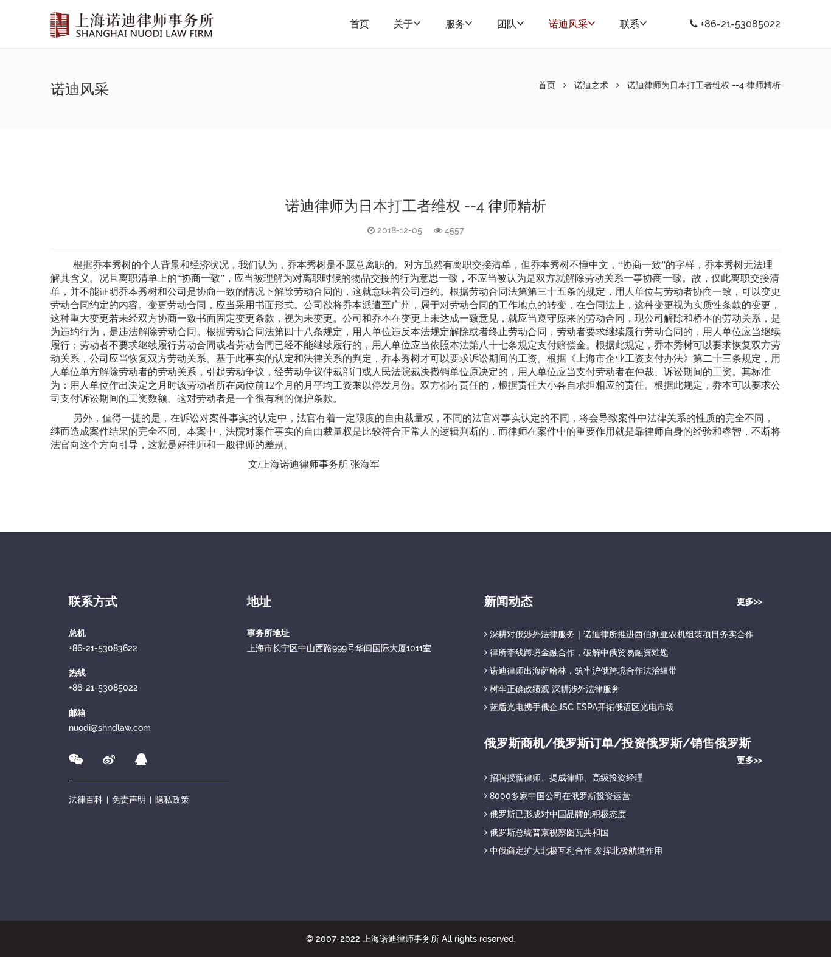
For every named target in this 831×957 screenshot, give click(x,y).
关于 (403, 24)
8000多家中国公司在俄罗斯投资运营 (558, 796)
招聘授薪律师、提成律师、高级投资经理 (565, 778)
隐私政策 (172, 799)
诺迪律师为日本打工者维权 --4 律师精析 (704, 85)
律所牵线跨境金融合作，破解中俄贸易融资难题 (578, 652)
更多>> (749, 601)
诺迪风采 (568, 24)
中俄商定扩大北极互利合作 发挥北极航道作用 (574, 850)
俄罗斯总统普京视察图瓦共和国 (548, 832)
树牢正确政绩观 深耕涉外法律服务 (553, 689)
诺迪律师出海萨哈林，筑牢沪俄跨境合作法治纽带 (582, 670)
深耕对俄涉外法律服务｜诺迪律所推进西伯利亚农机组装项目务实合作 (620, 634)
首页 (359, 24)
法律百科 (86, 799)
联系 (629, 24)
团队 (506, 24)
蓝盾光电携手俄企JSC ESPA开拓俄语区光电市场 (580, 707)
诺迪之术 (591, 85)
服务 (455, 24)
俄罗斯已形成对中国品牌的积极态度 (556, 814)
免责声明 (129, 799)
